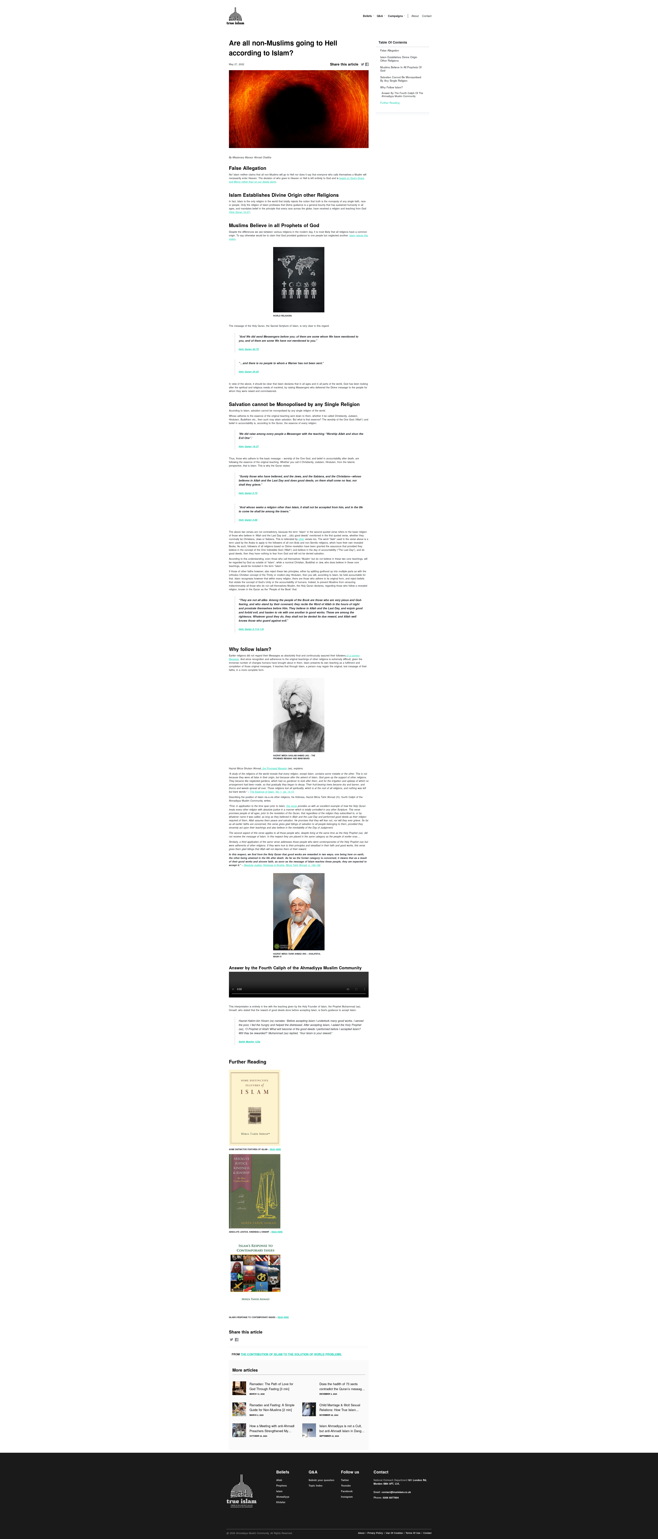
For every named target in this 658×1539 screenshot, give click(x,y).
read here (275, 1149)
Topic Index (315, 1485)
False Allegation (389, 50)
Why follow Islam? (401, 91)
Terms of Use (413, 1533)
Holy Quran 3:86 (248, 519)
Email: (392, 1492)
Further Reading (390, 102)
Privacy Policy (375, 1533)
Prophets (281, 1485)
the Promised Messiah (274, 768)
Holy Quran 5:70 (248, 493)
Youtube (346, 1485)
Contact (426, 16)
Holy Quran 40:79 (249, 349)
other (301, 539)
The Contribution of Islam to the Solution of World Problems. (291, 1354)
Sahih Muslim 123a (249, 1041)
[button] (402, 50)
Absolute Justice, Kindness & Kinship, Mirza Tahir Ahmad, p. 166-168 (282, 865)
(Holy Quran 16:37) (239, 212)
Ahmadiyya (282, 1496)
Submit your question (321, 1480)
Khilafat (280, 1502)
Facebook (347, 1491)
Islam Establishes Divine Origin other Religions (398, 58)
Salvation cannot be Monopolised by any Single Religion (400, 78)
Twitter (345, 1480)
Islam (279, 1491)
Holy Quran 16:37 (249, 446)
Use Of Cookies (394, 1533)
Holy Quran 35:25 (249, 371)
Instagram (347, 1496)
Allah (279, 1480)
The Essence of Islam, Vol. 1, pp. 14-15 (272, 791)
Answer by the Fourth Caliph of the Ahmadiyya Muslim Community (402, 94)
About (415, 16)
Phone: (386, 1497)
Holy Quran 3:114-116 (251, 629)
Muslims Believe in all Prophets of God (401, 68)
